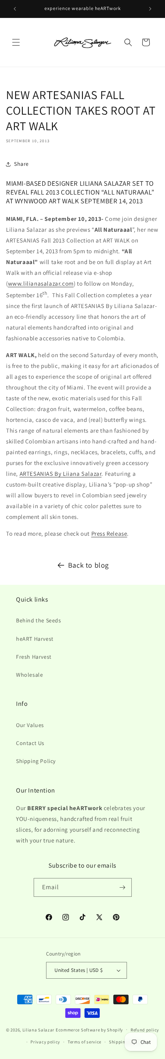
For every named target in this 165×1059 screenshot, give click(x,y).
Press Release (109, 533)
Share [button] (21, 163)
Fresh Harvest (34, 656)
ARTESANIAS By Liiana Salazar (61, 473)
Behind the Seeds (38, 620)
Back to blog (88, 565)
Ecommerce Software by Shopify (89, 1029)
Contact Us (30, 743)
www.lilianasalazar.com (41, 283)
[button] (16, 42)
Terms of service (84, 1042)
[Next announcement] (150, 9)
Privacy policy (45, 1042)
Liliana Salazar (38, 1029)
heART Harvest (35, 638)
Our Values (30, 725)
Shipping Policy (36, 761)
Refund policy (145, 1030)
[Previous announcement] (15, 9)
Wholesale (29, 674)
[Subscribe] (122, 887)
